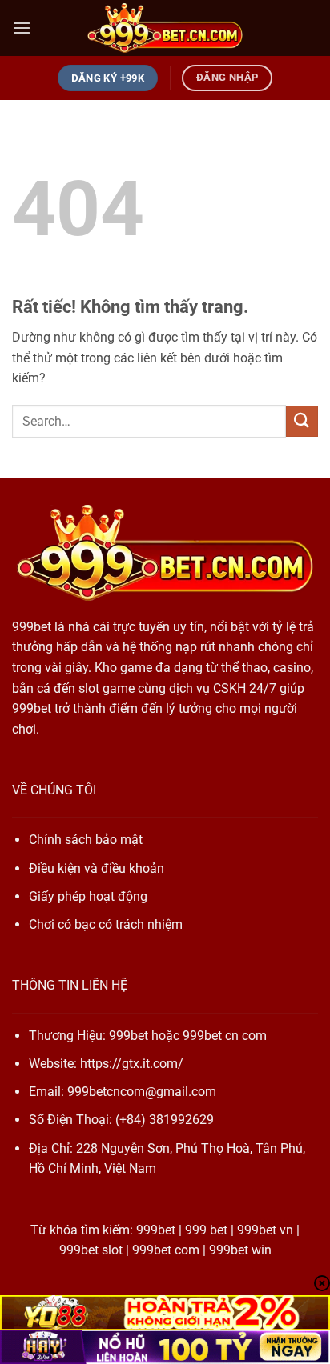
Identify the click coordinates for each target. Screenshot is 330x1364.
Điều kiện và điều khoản (96, 868)
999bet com (165, 1250)
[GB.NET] (165, 28)
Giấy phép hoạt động (88, 896)
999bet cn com (225, 1035)
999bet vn (265, 1230)
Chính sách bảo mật (86, 839)
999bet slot (91, 1250)
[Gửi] (302, 421)
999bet (31, 626)
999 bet (206, 1230)
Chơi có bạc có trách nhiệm (106, 924)
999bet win (240, 1250)
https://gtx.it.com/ (131, 1063)
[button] (21, 27)
